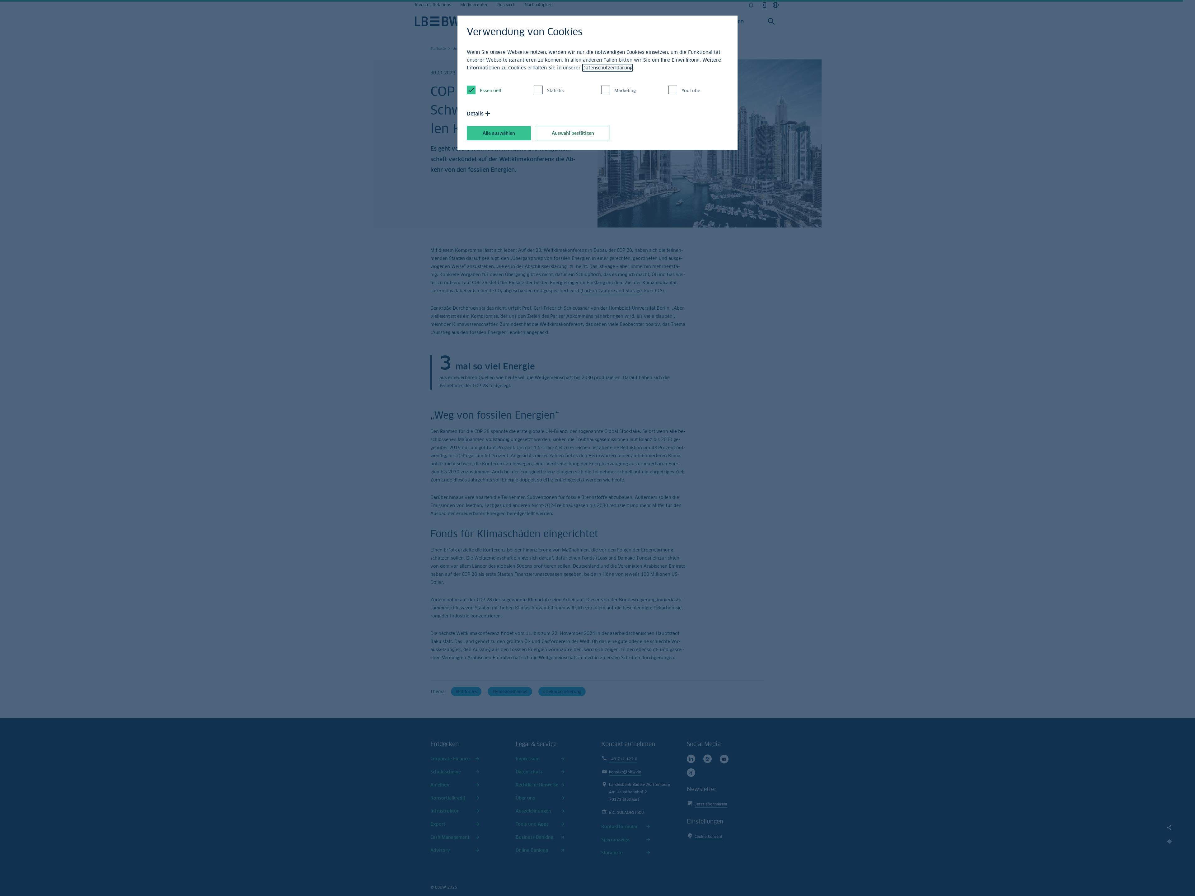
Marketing (625, 90)
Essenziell (490, 90)
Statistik (555, 90)
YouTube (691, 90)
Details (475, 113)
